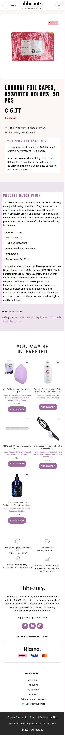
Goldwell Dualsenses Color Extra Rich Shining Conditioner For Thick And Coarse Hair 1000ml (48, 391)
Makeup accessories (13, 398)
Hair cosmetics (10, 509)
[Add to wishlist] (27, 362)
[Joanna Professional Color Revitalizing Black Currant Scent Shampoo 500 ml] (17, 485)
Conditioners (50, 395)
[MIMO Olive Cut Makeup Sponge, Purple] (17, 372)
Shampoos (13, 511)
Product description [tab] (22, 195)
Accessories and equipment (31, 317)
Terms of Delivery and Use (44, 717)
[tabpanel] (32, 251)
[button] (32, 141)
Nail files (24, 454)
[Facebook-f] (25, 626)
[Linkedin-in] (32, 626)
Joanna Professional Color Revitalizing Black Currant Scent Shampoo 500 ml (17, 505)
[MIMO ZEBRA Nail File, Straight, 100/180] (17, 428)
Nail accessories (13, 454)
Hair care (40, 395)
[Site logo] (32, 5)
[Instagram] (40, 626)
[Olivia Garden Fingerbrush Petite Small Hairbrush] (47, 428)
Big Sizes (55, 398)
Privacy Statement (17, 717)
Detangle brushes (51, 454)
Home (17, 321)
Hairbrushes (38, 454)
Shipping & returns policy (29, 141)
